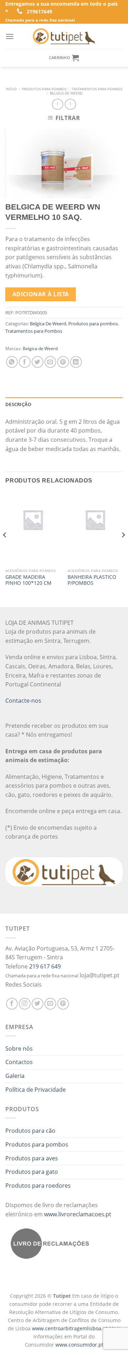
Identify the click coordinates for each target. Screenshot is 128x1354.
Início (11, 89)
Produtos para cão (30, 1131)
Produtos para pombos (44, 89)
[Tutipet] (64, 36)
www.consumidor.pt (79, 1344)
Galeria (15, 1076)
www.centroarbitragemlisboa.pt (70, 1328)
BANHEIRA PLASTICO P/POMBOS (92, 580)
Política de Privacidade (35, 1089)
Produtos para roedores (38, 1185)
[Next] (123, 549)
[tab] (64, 404)
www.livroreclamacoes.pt (77, 1214)
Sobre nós (19, 1048)
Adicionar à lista (40, 294)
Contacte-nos (23, 700)
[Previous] (5, 549)
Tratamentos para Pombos (96, 89)
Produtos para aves (31, 1158)
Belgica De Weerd (66, 93)
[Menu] (9, 36)
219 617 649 (45, 966)
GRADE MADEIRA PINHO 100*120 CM (28, 580)
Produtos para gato (31, 1172)
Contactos (19, 1062)
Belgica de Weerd (40, 348)
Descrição (18, 404)
